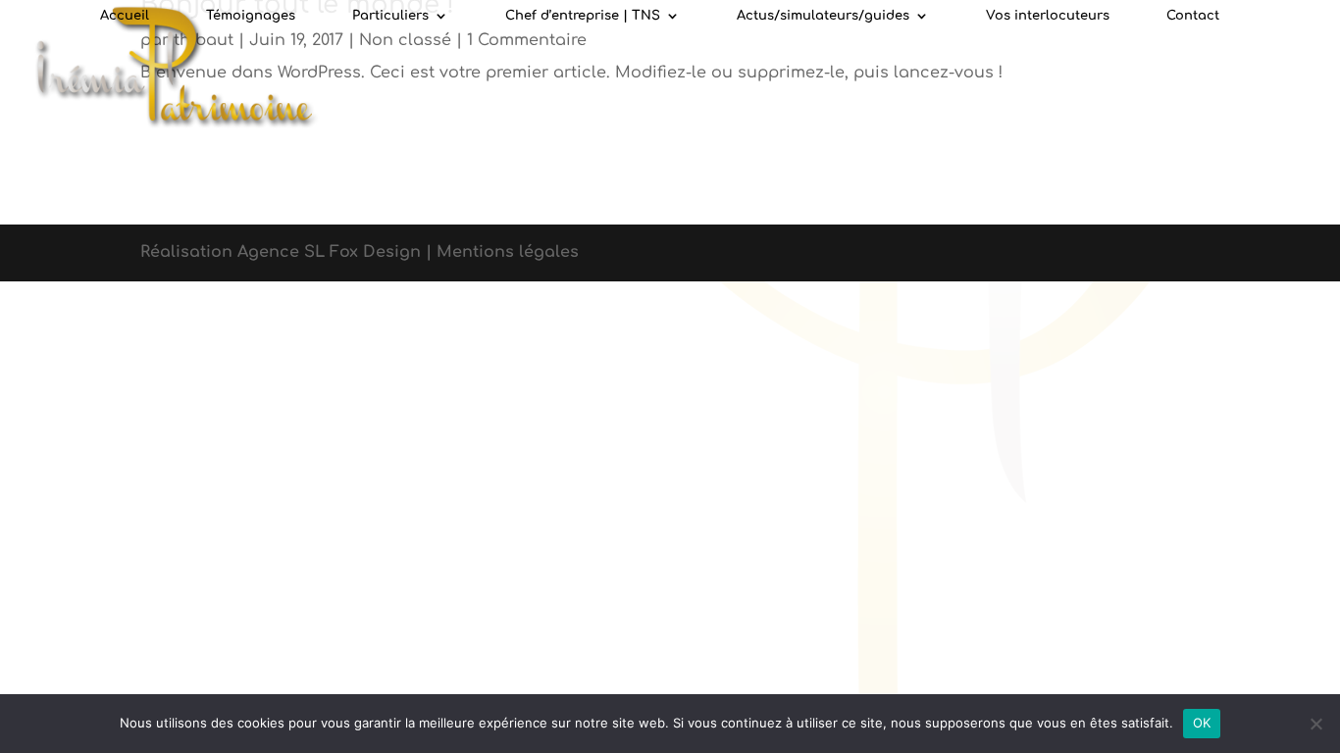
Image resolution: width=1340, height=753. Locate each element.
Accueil (124, 16)
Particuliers (390, 16)
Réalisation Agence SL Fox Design (283, 252)
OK (1202, 722)
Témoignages (250, 16)
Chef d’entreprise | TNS (582, 16)
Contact (1192, 16)
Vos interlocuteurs (1047, 16)
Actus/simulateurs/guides (823, 16)
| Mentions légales (502, 252)
